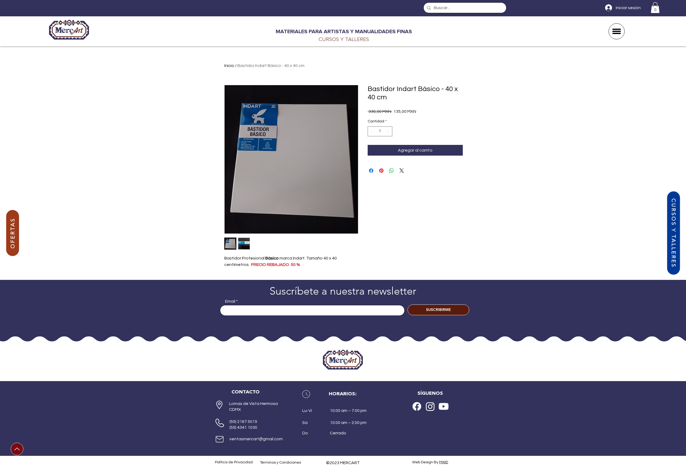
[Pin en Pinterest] (381, 170)
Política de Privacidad (234, 462)
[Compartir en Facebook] (371, 170)
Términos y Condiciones (280, 462)
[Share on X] (401, 170)
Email (230, 301)
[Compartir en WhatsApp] (391, 170)
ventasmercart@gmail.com (256, 439)
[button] (655, 7)
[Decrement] (371, 131)
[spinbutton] (380, 131)
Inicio (229, 65)
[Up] (17, 449)
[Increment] (388, 131)
